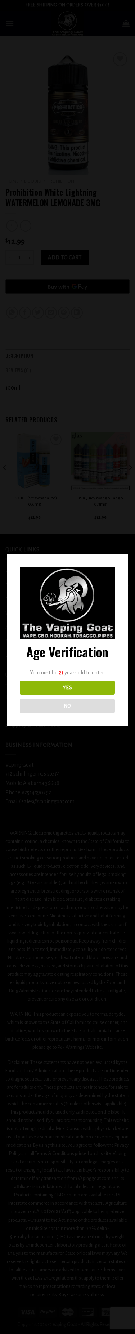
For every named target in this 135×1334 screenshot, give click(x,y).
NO (67, 706)
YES (67, 687)
